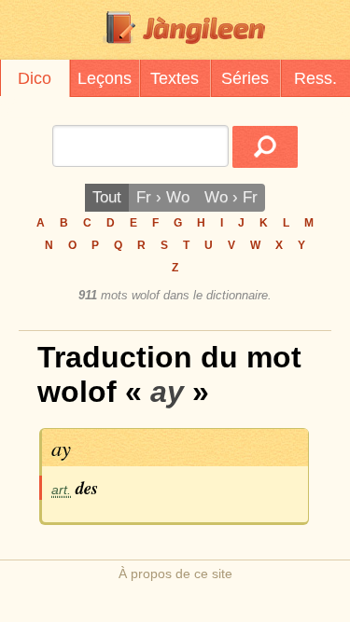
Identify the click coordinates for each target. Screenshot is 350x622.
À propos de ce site (175, 573)
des (87, 488)
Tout (106, 197)
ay (61, 448)
